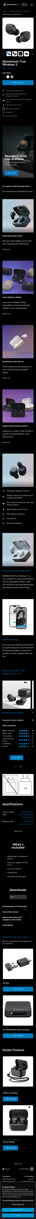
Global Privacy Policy (9, 1179)
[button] (3, 54)
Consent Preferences (18, 1204)
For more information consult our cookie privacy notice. (18, 1200)
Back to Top (18, 1164)
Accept (18, 1215)
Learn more (11, 173)
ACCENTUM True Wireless (13, 713)
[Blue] (27, 682)
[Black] (25, 682)
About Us (31, 1179)
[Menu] (31, 4)
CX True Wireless (9, 1142)
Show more (6, 249)
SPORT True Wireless (10, 1093)
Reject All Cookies (18, 1210)
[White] (28, 682)
